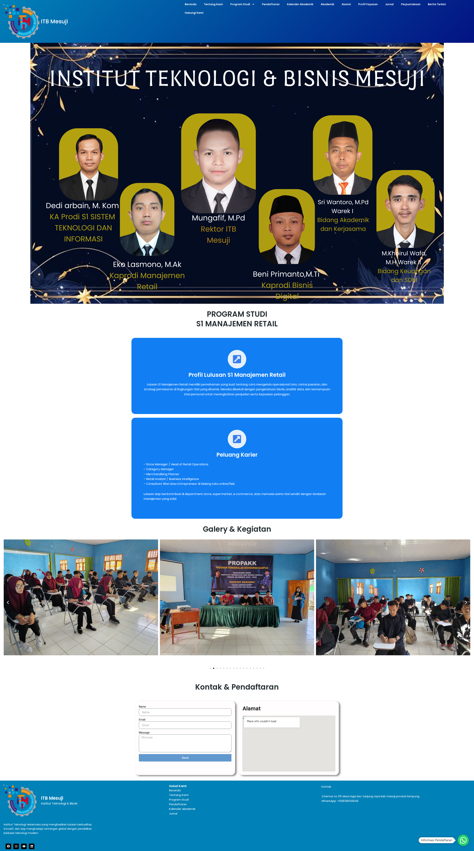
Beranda (190, 4)
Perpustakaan (410, 4)
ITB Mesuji (54, 21)
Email (142, 719)
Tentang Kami (213, 4)
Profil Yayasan (368, 4)
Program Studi (240, 4)
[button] (8, 602)
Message (144, 732)
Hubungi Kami (194, 13)
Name (142, 706)
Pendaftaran (271, 4)
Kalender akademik (182, 809)
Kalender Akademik (300, 4)
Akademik (327, 4)
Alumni (346, 4)
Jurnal (389, 4)
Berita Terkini (437, 4)
